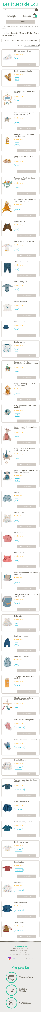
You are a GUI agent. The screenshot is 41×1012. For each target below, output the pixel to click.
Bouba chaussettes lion (23, 71)
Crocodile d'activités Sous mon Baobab (24, 178)
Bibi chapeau (19, 322)
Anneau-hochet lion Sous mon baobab (24, 135)
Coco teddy (19, 922)
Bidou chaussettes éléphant (25, 740)
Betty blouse (19, 553)
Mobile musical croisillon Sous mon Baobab (24, 699)
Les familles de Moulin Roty (22, 26)
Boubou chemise (21, 842)
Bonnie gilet (19, 862)
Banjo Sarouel (19, 221)
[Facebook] (23, 958)
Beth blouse (19, 512)
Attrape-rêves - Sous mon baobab (24, 92)
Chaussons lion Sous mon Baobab (24, 157)
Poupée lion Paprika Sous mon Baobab (24, 384)
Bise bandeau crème (22, 51)
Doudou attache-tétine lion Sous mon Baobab (25, 200)
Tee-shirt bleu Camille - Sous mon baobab (25, 781)
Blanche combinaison (23, 656)
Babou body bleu (21, 282)
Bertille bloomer (20, 760)
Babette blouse (20, 902)
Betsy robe (18, 882)
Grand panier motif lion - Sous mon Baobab (26, 595)
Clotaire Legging (21, 261)
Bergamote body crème (24, 241)
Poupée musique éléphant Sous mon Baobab (25, 449)
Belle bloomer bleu (21, 802)
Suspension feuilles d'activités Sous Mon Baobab (26, 363)
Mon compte (11, 16)
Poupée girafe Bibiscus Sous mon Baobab (25, 428)
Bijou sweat (19, 532)
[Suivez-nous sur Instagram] (9, 958)
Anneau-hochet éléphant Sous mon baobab (24, 113)
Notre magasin (25, 1002)
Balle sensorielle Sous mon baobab (25, 406)
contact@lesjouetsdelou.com (20, 954)
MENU (22, 21)
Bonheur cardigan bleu (23, 822)
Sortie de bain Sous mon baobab (24, 677)
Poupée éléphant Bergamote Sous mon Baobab (26, 471)
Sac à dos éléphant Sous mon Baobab (26, 573)
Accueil (3, 26)
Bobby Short (19, 492)
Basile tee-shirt (20, 342)
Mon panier (29, 16)
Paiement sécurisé (26, 977)
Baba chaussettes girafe (24, 720)
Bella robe (18, 616)
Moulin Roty (10, 26)
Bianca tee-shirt (20, 302)
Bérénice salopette (21, 636)
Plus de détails (27, 65)
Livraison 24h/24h (23, 990)
